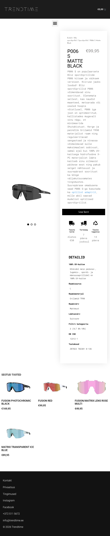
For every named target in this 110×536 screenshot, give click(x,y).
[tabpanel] (32, 194)
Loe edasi (9, 416)
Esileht (69, 38)
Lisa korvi (84, 212)
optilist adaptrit (84, 192)
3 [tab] (35, 224)
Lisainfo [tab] (76, 247)
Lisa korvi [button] (45, 413)
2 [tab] (32, 224)
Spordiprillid (83, 40)
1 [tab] (28, 224)
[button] (55, 23)
